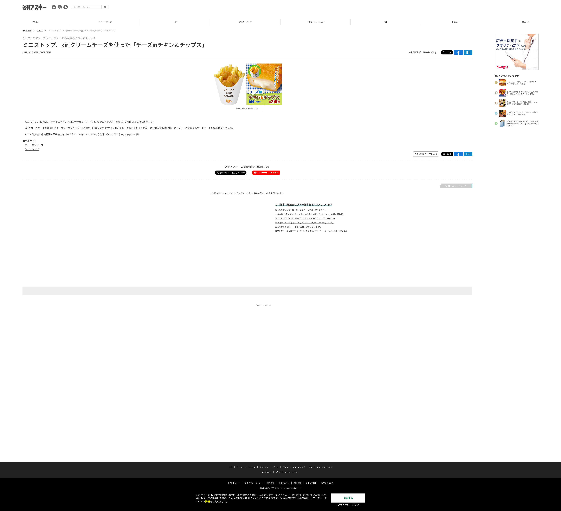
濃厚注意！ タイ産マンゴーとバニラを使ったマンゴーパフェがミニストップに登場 (311, 231)
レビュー (385, 21)
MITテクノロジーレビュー (289, 472)
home (28, 30)
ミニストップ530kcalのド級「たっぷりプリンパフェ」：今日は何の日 (305, 218)
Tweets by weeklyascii (263, 305)
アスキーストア (175, 21)
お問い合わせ (284, 483)
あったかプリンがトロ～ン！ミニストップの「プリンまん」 (300, 210)
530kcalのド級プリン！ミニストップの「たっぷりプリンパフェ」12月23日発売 (309, 214)
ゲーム (275, 467)
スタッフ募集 (311, 483)
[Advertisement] (485, 8)
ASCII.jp (268, 472)
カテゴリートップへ (457, 185)
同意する (348, 498)
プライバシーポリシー (253, 483)
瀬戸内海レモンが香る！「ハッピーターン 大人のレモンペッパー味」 (304, 223)
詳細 (207, 501)
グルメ (40, 30)
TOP (315, 21)
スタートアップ (35, 21)
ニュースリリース (34, 145)
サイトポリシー (233, 483)
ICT (105, 21)
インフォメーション (245, 21)
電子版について (327, 483)
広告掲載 (297, 483)
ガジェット (526, 21)
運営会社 (270, 483)
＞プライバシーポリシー (348, 504)
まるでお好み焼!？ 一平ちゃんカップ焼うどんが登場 (298, 227)
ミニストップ (32, 149)
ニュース (455, 21)
